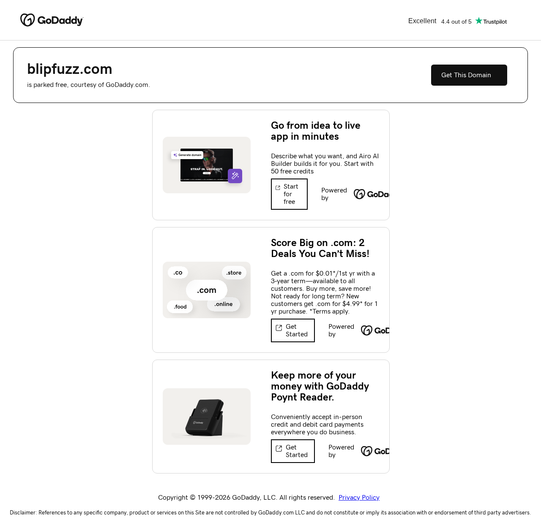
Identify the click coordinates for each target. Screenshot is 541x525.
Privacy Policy (359, 497)
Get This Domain (466, 75)
